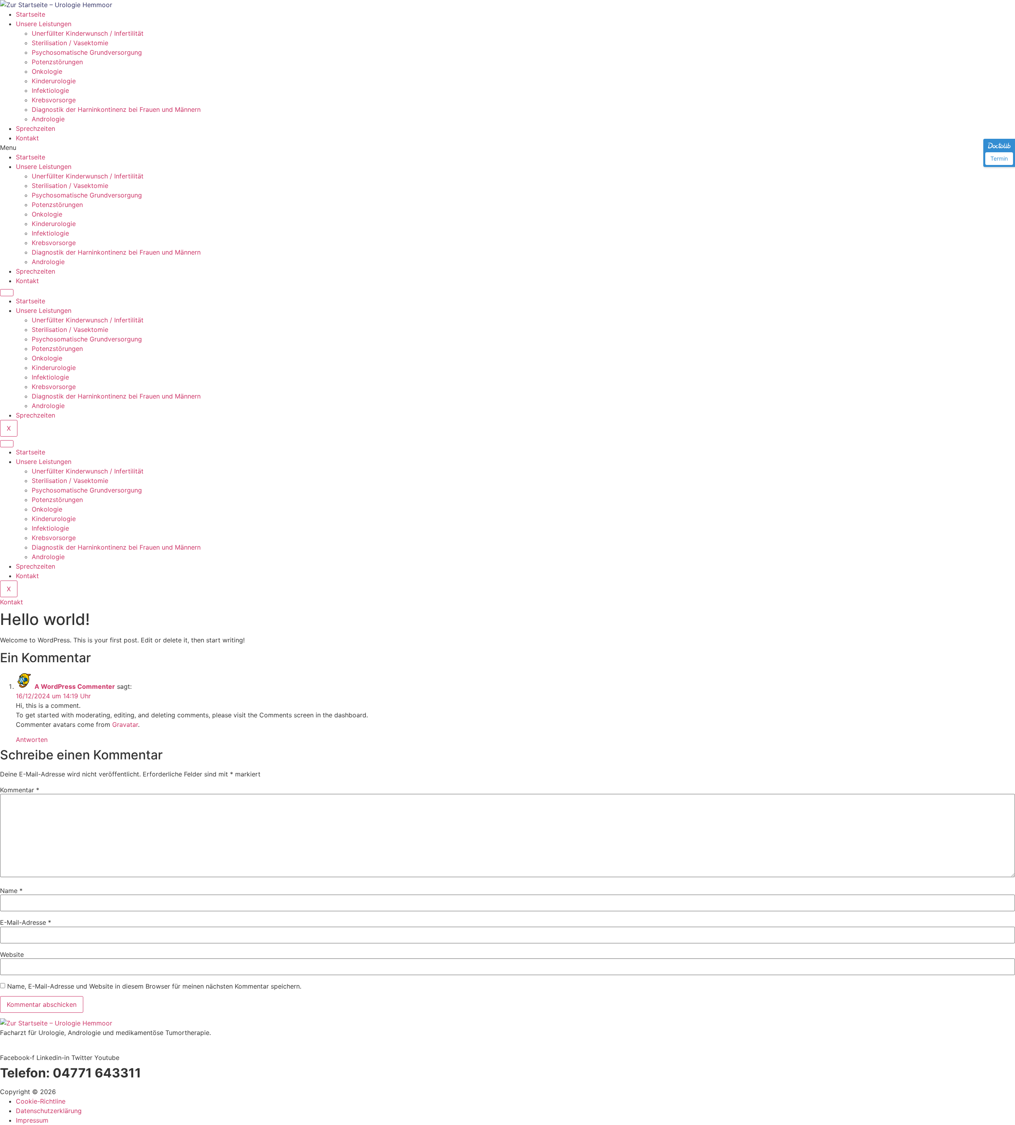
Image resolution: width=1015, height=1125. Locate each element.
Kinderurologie (54, 81)
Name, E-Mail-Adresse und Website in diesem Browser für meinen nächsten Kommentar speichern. (154, 986)
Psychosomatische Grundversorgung (88, 52)
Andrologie (48, 119)
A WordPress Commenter (74, 686)
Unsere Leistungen (43, 24)
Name (11, 890)
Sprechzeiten (35, 128)
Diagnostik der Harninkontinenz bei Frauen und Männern (116, 109)
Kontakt (27, 138)
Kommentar (19, 790)
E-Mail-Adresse (25, 922)
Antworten (32, 740)
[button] (507, 147)
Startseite (30, 14)
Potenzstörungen (57, 62)
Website (12, 954)
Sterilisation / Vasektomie (70, 43)
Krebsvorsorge (54, 100)
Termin (999, 158)
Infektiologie (50, 90)
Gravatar (125, 724)
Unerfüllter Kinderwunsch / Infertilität (88, 33)
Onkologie (47, 71)
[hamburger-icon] (6, 292)
